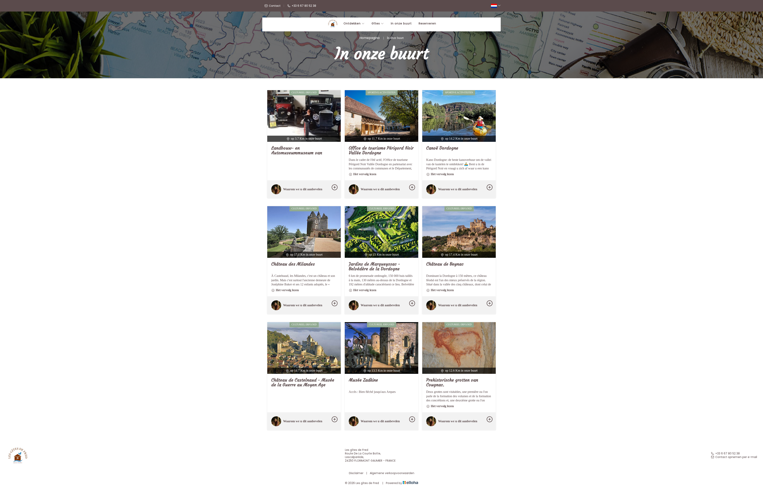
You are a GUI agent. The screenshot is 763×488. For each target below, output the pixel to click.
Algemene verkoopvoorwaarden (392, 473)
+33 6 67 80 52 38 (727, 453)
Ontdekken (353, 23)
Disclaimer (356, 473)
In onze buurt (401, 23)
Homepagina (369, 38)
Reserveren (427, 23)
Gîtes (376, 23)
